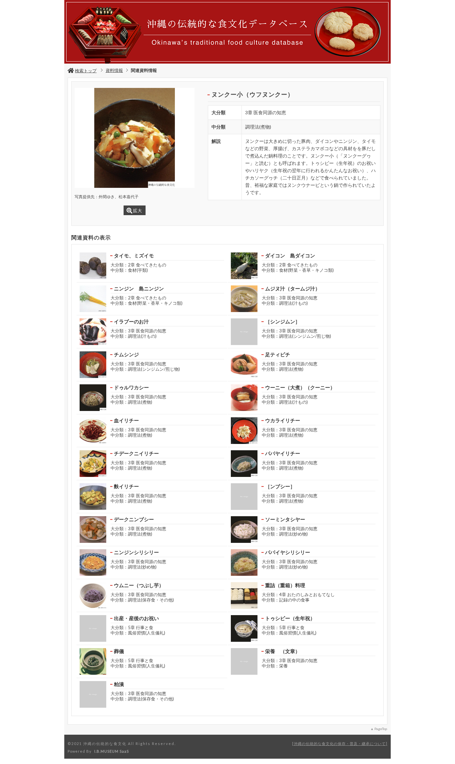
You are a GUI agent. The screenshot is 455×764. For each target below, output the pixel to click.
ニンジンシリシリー (136, 552)
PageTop (380, 729)
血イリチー (126, 420)
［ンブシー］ (280, 486)
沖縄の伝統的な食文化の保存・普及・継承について (340, 743)
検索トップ (86, 70)
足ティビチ (277, 354)
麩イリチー (126, 486)
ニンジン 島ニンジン (139, 288)
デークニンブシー (134, 519)
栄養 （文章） (282, 651)
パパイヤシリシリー (287, 552)
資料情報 (114, 70)
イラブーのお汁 (131, 321)
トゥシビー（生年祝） (290, 618)
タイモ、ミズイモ (134, 255)
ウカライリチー (282, 420)
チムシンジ (126, 354)
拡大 (137, 210)
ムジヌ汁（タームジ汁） (292, 288)
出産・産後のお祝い (136, 618)
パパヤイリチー (282, 453)
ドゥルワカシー (131, 387)
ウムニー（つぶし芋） (139, 585)
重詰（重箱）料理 (285, 585)
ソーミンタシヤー (285, 519)
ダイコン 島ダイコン (290, 255)
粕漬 (119, 684)
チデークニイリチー (136, 453)
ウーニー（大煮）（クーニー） (300, 387)
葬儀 (119, 651)
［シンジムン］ (282, 321)
